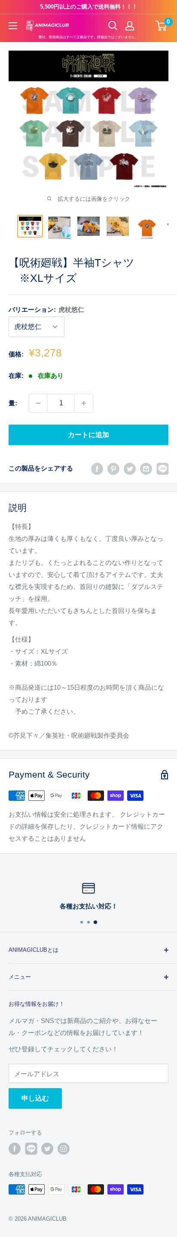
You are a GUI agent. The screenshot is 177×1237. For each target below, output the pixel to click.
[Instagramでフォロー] (64, 1149)
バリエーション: (46, 309)
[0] (161, 26)
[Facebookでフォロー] (15, 1149)
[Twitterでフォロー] (47, 1149)
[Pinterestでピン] (113, 468)
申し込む (35, 1098)
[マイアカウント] (129, 25)
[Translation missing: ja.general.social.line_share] (162, 468)
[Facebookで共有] (97, 468)
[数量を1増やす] (84, 403)
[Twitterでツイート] (130, 468)
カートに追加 (88, 434)
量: (13, 403)
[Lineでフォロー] (31, 1149)
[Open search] (113, 25)
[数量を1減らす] (38, 403)
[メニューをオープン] (13, 25)
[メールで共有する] (146, 468)
